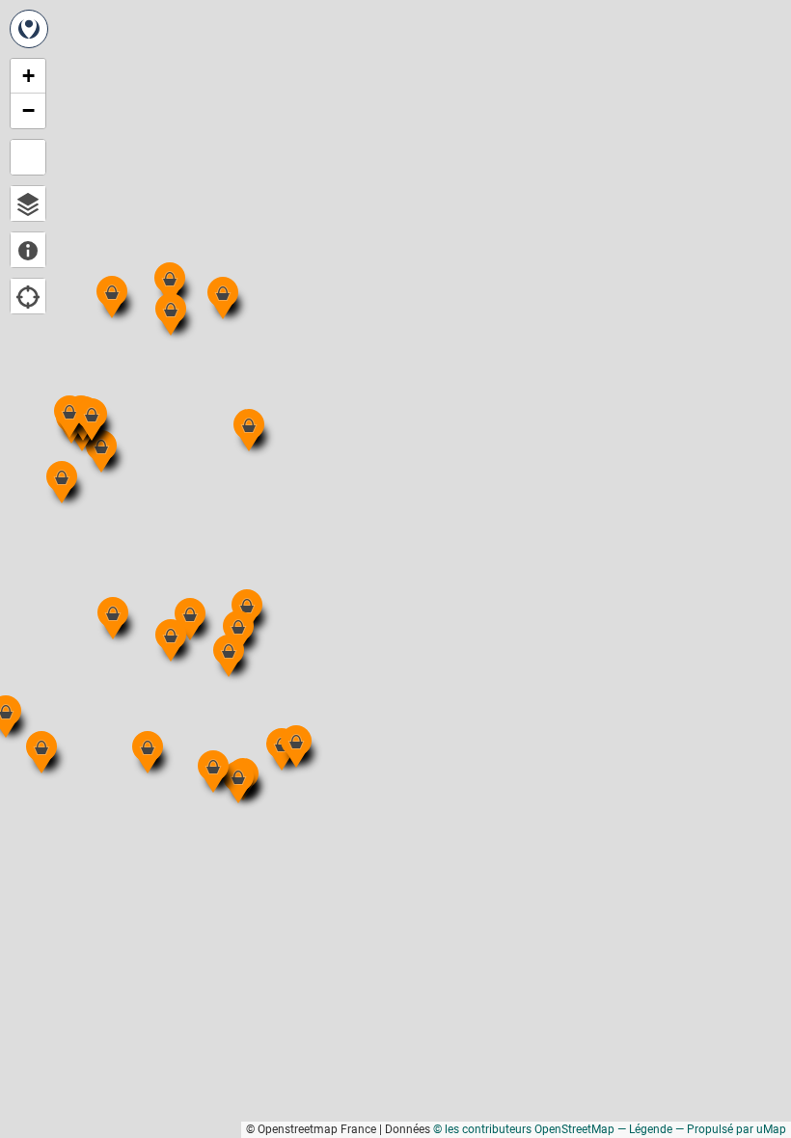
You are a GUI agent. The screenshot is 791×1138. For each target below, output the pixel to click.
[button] (237, 595)
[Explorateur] (28, 203)
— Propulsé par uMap (730, 1129)
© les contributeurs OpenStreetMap (523, 1129)
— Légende (644, 1129)
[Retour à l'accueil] (29, 29)
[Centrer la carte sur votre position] (28, 296)
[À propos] (28, 249)
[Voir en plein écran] (28, 157)
